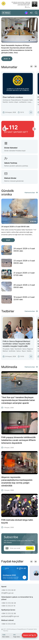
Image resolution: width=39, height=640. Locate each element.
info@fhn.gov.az (7, 593)
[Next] (34, 57)
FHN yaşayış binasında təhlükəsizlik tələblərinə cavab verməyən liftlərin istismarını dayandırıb (18, 440)
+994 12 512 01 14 (8, 606)
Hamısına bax (30, 193)
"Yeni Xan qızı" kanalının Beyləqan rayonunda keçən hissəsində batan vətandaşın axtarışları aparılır (18, 400)
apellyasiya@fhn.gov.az (10, 616)
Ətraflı (6, 59)
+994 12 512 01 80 (8, 624)
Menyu (7, 13)
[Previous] (29, 57)
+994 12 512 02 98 (8, 613)
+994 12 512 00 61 (8, 590)
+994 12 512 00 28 (8, 603)
